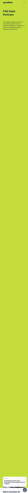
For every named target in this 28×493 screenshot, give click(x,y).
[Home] (8, 2)
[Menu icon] (24, 2)
